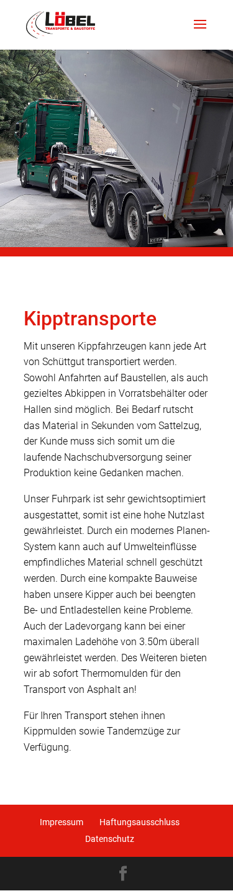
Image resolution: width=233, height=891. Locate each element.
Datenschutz (109, 839)
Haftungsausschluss (139, 822)
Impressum (61, 822)
